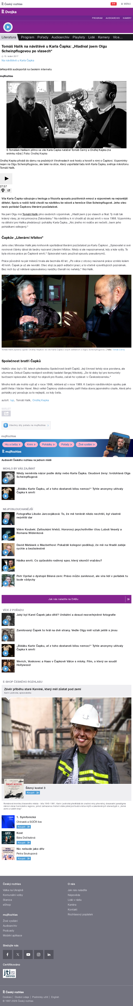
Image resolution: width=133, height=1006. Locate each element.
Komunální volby (13, 895)
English (55, 997)
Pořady (42, 37)
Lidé (91, 37)
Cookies (7, 997)
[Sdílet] (9, 190)
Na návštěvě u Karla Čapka (18, 60)
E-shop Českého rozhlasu (22, 681)
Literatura (9, 37)
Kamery (127, 18)
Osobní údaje (22, 997)
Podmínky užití (40, 997)
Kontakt (72, 909)
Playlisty (79, 37)
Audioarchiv (113, 18)
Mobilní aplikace (12, 935)
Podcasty (8, 930)
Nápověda (74, 895)
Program (97, 18)
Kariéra (72, 904)
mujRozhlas (8, 436)
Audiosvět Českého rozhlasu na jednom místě (26, 460)
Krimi (30, 444)
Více (118, 37)
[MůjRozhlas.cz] (6, 76)
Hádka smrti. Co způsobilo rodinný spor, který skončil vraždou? (59, 560)
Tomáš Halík (30, 214)
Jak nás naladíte (77, 890)
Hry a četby (11, 444)
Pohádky (47, 444)
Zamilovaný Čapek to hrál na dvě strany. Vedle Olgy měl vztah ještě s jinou (67, 630)
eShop (7, 904)
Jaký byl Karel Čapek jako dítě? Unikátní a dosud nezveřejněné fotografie (66, 614)
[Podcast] (3, 190)
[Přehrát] (6, 178)
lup (12, 400)
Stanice (7, 899)
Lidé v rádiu (75, 899)
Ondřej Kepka (39, 153)
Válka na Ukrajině (13, 890)
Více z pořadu (13, 610)
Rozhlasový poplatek (80, 914)
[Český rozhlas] (12, 4)
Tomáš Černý (118, 350)
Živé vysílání (85, 444)
